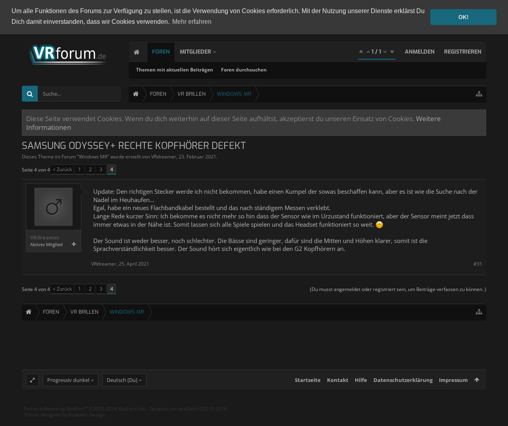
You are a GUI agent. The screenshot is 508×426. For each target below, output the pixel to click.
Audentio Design (86, 414)
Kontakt (337, 380)
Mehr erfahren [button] (192, 21)
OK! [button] (463, 17)
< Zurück (62, 169)
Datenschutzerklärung (403, 380)
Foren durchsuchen (244, 69)
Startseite (308, 380)
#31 (477, 264)
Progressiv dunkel (68, 380)
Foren (161, 52)
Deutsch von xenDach (188, 408)
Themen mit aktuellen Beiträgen (174, 69)
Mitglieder (195, 52)
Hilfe (361, 380)
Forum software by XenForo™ (85, 408)
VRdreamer (163, 156)
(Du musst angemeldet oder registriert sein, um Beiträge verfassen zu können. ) (398, 289)
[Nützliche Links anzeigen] (479, 94)
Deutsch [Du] (122, 380)
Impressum (453, 380)
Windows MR (93, 156)
